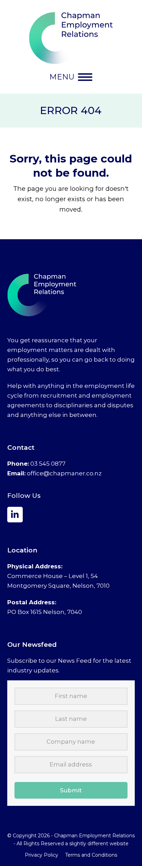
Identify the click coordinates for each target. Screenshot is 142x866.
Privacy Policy (41, 855)
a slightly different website (97, 843)
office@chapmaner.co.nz (64, 473)
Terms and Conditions (91, 855)
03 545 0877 (47, 463)
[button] (70, 77)
